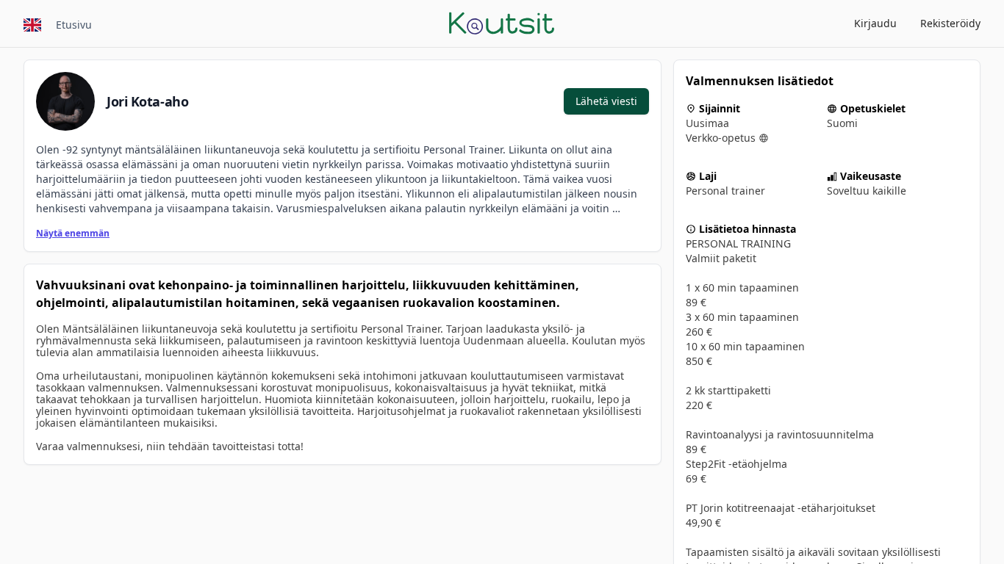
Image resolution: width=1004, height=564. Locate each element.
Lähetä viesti (606, 101)
